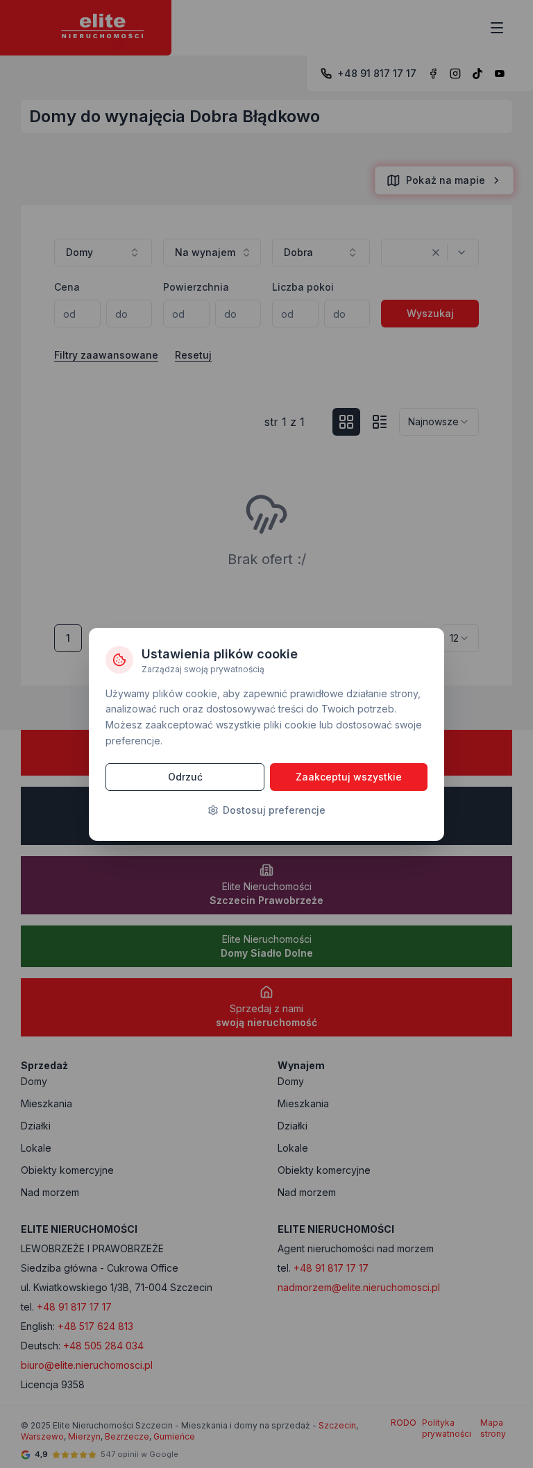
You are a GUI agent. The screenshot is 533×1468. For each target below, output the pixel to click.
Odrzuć (185, 777)
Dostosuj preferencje (274, 810)
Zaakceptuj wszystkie (349, 777)
